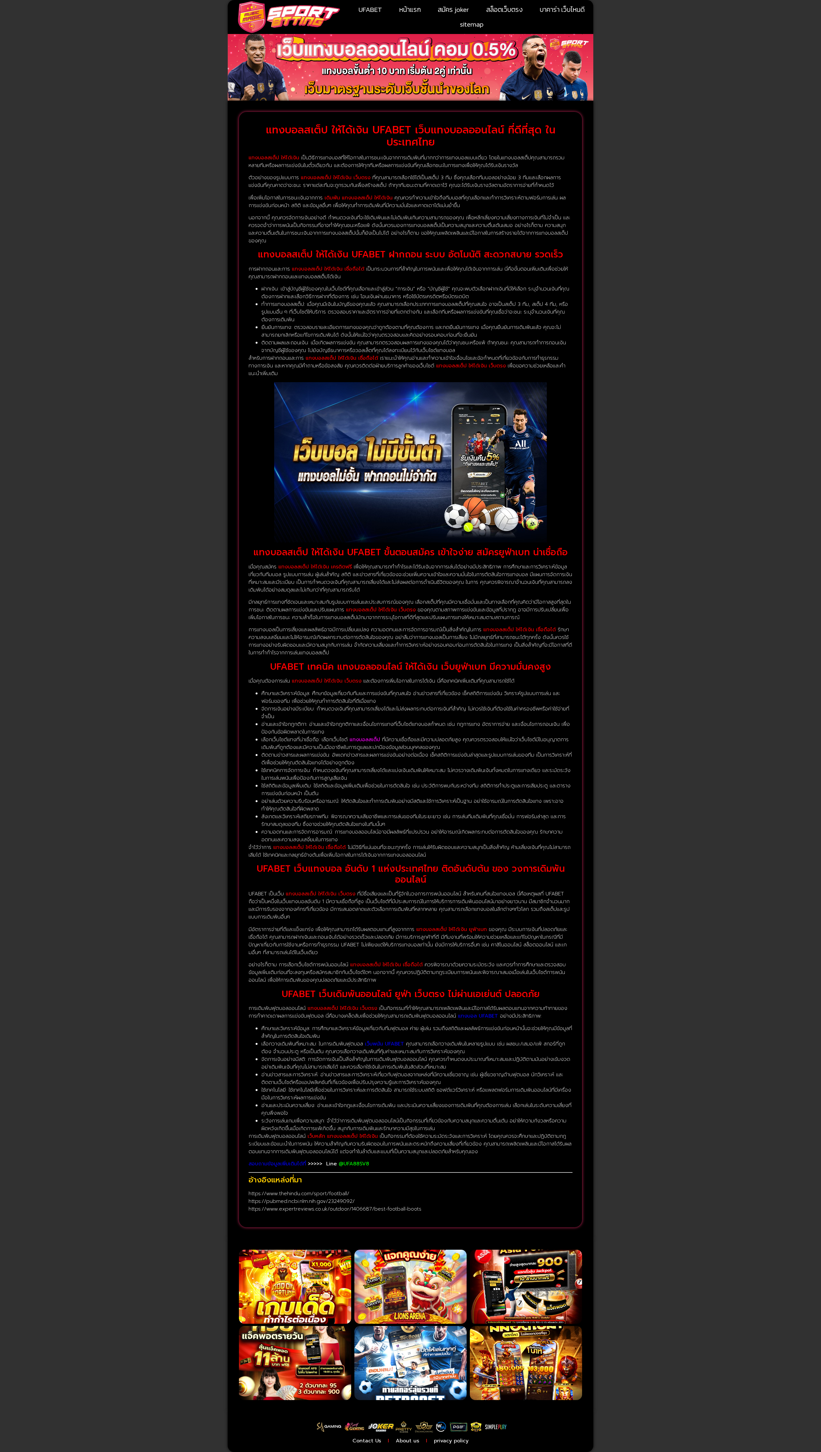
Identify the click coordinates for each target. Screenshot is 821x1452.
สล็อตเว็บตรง (504, 9)
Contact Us (366, 1441)
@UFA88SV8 (354, 1164)
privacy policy (451, 1441)
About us (407, 1441)
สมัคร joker (453, 9)
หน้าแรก (410, 9)
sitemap (472, 24)
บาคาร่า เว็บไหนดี (562, 9)
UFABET (370, 9)
